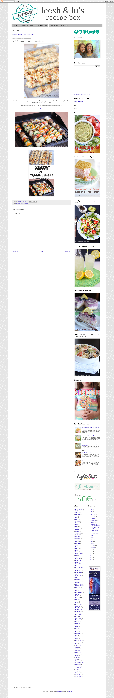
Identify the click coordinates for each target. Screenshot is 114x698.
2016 (91, 549)
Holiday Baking (78, 592)
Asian (76, 516)
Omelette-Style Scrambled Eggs (95, 525)
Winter (76, 678)
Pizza (76, 631)
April (92, 541)
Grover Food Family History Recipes (79, 585)
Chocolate (77, 536)
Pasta (76, 626)
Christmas (77, 538)
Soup (76, 659)
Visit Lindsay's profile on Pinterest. (82, 94)
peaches (77, 628)
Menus (64, 25)
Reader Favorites (79, 640)
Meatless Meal (78, 609)
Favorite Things (78, 564)
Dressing (77, 550)
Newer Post (15, 251)
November (93, 516)
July (92, 535)
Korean (77, 599)
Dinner (76, 548)
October (93, 518)
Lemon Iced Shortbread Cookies (89, 435)
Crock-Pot (77, 543)
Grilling (21, 203)
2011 (91, 559)
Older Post (67, 251)
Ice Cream (77, 595)
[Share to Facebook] (35, 202)
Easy (76, 555)
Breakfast (77, 528)
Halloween (77, 587)
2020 (91, 509)
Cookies (77, 541)
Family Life (77, 562)
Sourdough (77, 660)
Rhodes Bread (78, 642)
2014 (91, 553)
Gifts (76, 577)
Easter (76, 552)
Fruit (76, 574)
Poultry (77, 637)
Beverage (77, 521)
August (92, 522)
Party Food (77, 623)
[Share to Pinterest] (36, 202)
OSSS (41, 108)
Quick (76, 638)
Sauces (77, 647)
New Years (77, 619)
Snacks (77, 657)
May (92, 539)
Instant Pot (77, 597)
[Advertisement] (86, 80)
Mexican (77, 613)
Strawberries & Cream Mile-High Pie (90, 427)
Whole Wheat (78, 676)
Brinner (77, 529)
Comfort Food (78, 540)
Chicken (18, 203)
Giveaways (77, 579)
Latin (76, 601)
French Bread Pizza (86, 461)
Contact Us (41, 25)
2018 (91, 511)
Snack (76, 655)
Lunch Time (78, 604)
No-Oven (77, 621)
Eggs (76, 557)
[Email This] (30, 202)
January (93, 547)
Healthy (77, 590)
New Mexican (78, 618)
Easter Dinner (78, 553)
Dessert (77, 545)
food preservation (79, 567)
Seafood (77, 649)
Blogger (70, 691)
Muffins (77, 616)
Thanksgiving (78, 667)
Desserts (77, 546)
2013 (91, 555)
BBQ (76, 517)
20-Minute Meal (78, 509)
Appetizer (77, 514)
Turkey (76, 671)
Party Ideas (77, 625)
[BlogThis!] (31, 202)
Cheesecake (78, 533)
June (92, 537)
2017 (91, 513)
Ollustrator (59, 691)
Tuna (76, 669)
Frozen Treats (78, 572)
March (92, 543)
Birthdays (77, 523)
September (93, 520)
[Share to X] (33, 202)
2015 (91, 551)
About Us (54, 25)
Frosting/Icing (78, 570)
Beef (76, 519)
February (93, 545)
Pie (76, 630)
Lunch (76, 602)
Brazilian (77, 524)
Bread (76, 526)
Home (16, 25)
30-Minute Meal (78, 511)
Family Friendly (78, 560)
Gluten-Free (78, 581)
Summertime (78, 664)
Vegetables (25, 203)
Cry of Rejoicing (79, 101)
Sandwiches (78, 645)
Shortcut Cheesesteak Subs (88, 452)
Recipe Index (27, 25)
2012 (91, 557)
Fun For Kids (78, 575)
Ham (76, 589)
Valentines (77, 672)
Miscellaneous (78, 614)
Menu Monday (78, 611)
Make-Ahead (78, 607)
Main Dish (77, 606)
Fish (76, 565)
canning (77, 531)
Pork (76, 635)
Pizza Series (78, 633)
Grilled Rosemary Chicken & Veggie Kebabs (95, 532)
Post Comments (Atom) (24, 254)
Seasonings (78, 650)
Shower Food (78, 652)
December (93, 514)
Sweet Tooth (78, 666)
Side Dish (77, 654)
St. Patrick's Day (79, 662)
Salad (76, 643)
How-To (77, 594)
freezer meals (78, 569)
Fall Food (77, 558)
